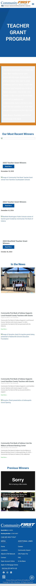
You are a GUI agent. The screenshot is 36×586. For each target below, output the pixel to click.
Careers (20, 546)
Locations (4, 550)
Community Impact (24, 550)
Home (3, 546)
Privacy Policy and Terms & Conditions (18, 580)
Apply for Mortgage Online (9, 565)
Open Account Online (8, 561)
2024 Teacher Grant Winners (14, 202)
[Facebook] (4, 572)
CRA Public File (23, 554)
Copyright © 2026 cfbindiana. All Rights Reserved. (18, 582)
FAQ (19, 557)
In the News (22, 561)
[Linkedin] (11, 572)
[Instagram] (7, 572)
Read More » (4, 329)
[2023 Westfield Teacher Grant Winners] (18, 217)
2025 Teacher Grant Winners (14, 163)
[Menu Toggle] (33, 4)
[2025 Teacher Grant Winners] (18, 138)
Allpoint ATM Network (8, 554)
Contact (3, 557)
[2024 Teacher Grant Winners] (18, 177)
